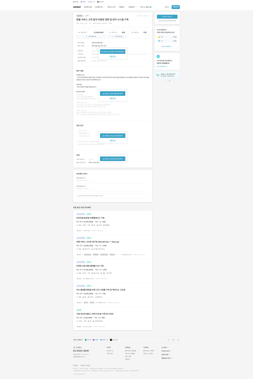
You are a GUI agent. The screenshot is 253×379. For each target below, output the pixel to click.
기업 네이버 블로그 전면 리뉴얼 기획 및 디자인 (95, 314)
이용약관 (75, 365)
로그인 (96, 196)
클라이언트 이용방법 (130, 351)
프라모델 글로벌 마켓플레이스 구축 (90, 218)
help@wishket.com (78, 357)
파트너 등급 (128, 356)
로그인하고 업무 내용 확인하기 (112, 94)
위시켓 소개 (110, 351)
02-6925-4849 (81, 350)
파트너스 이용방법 (130, 353)
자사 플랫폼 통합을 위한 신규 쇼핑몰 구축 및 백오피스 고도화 (100, 290)
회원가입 (113, 56)
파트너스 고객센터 (148, 353)
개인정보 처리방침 (85, 365)
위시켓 (89, 340)
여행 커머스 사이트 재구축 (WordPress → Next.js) (97, 242)
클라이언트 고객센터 (148, 351)
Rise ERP (115, 340)
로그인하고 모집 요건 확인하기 (112, 136)
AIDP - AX (105, 340)
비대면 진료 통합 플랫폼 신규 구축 (90, 266)
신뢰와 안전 (110, 353)
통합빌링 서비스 (166, 358)
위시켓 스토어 (166, 351)
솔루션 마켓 (165, 355)
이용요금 (127, 359)
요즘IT (97, 340)
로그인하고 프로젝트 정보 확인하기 (112, 52)
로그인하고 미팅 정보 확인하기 (112, 159)
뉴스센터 (164, 347)
